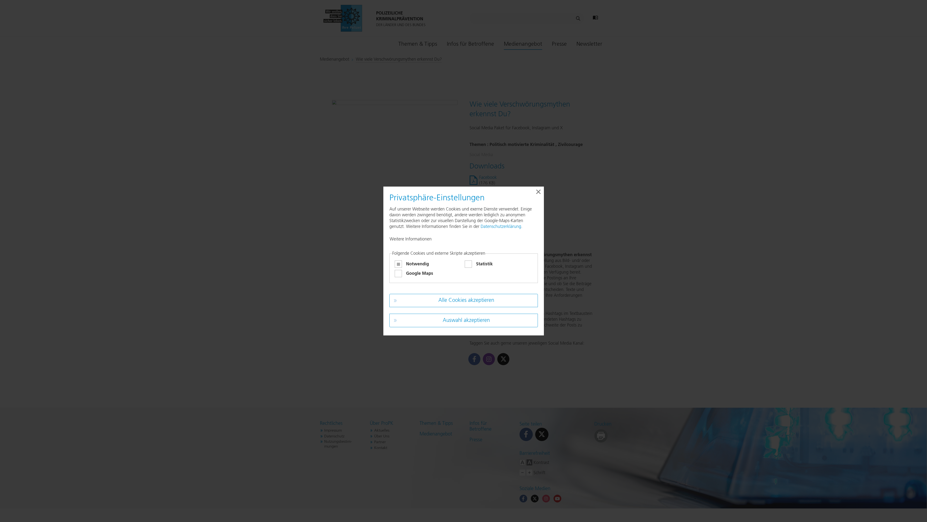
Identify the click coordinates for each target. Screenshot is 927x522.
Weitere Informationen (411, 239)
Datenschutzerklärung (501, 227)
